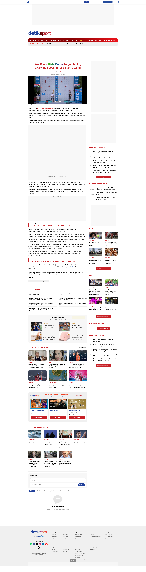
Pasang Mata (78, 536)
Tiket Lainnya (78, 395)
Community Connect (80, 559)
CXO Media (108, 545)
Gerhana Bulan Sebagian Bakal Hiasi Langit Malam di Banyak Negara (49, 443)
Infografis (107, 40)
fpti (47, 281)
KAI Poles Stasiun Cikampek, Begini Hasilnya (33, 442)
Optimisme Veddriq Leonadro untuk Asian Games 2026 (72, 293)
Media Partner (93, 542)
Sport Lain (82, 40)
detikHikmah (66, 549)
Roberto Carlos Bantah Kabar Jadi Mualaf (106, 193)
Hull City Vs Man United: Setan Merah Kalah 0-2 (105, 198)
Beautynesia (108, 540)
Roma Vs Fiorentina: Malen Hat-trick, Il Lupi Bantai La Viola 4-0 (105, 166)
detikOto (54, 549)
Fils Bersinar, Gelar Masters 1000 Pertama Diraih (95, 244)
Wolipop (65, 540)
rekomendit (78, 557)
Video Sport (98, 40)
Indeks (113, 40)
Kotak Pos (92, 540)
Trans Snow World (79, 545)
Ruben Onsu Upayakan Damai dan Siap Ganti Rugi (65, 463)
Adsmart (77, 538)
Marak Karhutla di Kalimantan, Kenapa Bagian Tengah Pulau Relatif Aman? (57, 385)
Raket (46, 40)
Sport (30, 59)
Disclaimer (92, 549)
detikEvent (77, 540)
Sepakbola (66, 40)
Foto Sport (90, 40)
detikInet (54, 540)
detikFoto (65, 547)
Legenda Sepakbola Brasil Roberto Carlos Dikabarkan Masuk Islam (106, 188)
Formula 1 (53, 40)
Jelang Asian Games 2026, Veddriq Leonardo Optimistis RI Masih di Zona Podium (40, 309)
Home (34, 40)
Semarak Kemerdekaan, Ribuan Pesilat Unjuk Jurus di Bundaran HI (95, 261)
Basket (59, 40)
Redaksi (92, 534)
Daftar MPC (107, 2)
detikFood (65, 536)
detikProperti (55, 551)
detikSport (54, 545)
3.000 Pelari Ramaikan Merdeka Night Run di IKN (111, 244)
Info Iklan (92, 545)
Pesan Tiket (38, 417)
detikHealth (65, 538)
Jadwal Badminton (68, 43)
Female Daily (108, 542)
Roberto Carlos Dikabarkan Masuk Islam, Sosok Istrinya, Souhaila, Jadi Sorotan (76, 365)
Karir (91, 538)
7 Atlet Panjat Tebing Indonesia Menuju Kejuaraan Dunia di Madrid (73, 298)
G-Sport (58, 43)
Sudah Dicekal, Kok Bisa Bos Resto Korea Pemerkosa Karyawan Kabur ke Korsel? (36, 365)
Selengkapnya (82, 347)
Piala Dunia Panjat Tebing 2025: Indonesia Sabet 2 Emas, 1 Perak (52, 226)
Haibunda (107, 538)
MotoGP (40, 40)
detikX (64, 542)
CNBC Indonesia (109, 536)
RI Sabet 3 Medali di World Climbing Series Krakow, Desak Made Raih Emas (40, 298)
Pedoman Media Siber (95, 536)
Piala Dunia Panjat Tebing (45, 108)
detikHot (54, 542)
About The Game (81, 43)
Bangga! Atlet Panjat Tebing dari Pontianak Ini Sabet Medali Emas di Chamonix (41, 304)
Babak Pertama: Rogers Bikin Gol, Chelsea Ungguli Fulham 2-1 (103, 157)
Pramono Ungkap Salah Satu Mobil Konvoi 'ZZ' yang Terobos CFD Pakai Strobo (50, 464)
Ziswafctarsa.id (78, 551)
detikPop (65, 551)
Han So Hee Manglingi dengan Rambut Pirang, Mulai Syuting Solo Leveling (34, 464)
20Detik (64, 545)
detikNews (54, 534)
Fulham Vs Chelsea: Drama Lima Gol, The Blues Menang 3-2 (105, 161)
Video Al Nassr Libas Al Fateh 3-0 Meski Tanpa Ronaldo (111, 309)
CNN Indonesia (108, 534)
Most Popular (51, 43)
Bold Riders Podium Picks (37, 43)
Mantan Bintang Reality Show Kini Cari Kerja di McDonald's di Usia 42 (57, 365)
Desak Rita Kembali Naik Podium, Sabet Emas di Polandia (72, 304)
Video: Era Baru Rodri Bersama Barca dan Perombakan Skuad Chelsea (111, 292)
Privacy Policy (93, 547)
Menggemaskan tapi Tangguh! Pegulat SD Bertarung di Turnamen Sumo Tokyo (111, 261)
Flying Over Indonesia (80, 553)
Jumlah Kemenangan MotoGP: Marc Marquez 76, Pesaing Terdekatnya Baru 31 (36, 385)
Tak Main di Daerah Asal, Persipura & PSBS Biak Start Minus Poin (104, 171)
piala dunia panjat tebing (36, 281)
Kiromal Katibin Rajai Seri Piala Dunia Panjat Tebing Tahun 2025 (40, 293)
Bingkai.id (77, 549)
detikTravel (65, 534)
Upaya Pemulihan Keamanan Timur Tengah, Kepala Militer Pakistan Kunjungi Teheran (65, 444)
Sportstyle (74, 40)
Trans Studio (78, 547)
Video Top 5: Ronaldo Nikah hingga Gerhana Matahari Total (95, 309)
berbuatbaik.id (78, 534)
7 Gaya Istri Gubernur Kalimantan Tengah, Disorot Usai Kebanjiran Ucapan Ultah (77, 385)
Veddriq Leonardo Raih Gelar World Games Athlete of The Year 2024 (53, 261)
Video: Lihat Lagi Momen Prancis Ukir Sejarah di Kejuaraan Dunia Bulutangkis (95, 292)
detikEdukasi (55, 536)
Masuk (115, 2)
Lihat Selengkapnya (102, 177)
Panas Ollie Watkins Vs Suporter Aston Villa (80, 441)
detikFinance (55, 538)
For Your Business (79, 555)
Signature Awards (79, 542)
